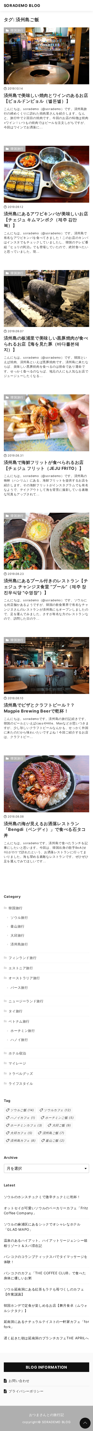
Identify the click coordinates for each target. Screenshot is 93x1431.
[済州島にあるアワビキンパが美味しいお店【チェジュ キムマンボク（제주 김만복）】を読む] (46, 174)
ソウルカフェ (57, 1110)
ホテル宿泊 (17, 1053)
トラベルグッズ (21, 1073)
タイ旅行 (16, 1011)
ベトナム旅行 (19, 1021)
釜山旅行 (17, 926)
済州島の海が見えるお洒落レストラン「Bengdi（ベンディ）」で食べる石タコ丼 (45, 829)
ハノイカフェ (22, 1118)
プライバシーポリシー (26, 1391)
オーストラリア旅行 (24, 978)
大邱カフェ (21, 1133)
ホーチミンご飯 (59, 1118)
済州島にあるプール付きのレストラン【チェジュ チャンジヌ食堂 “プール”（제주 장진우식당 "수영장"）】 (46, 586)
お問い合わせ (19, 1381)
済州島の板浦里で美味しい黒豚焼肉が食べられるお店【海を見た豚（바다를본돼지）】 (46, 344)
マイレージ (17, 1063)
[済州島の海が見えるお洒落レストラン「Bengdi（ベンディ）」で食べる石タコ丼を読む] (46, 783)
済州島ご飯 (53, 1133)
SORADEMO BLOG (22, 5)
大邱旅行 (17, 935)
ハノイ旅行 (19, 1040)
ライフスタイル (21, 1083)
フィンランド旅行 (22, 958)
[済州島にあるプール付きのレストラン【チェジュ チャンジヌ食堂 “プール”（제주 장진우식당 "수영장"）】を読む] (46, 541)
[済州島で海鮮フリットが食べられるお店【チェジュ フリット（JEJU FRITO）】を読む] (46, 422)
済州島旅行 (19, 944)
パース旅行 (19, 987)
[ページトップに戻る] (85, 1423)
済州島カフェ (23, 1140)
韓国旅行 (17, 30)
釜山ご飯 (55, 1140)
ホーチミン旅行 (22, 1031)
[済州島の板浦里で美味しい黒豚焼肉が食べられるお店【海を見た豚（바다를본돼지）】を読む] (46, 298)
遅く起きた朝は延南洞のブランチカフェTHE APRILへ (46, 1338)
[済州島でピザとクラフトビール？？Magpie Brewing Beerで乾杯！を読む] (46, 665)
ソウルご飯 (22, 1110)
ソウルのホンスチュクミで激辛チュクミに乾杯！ (42, 1197)
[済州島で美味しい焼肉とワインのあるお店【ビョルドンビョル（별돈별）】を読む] (46, 55)
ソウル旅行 (19, 917)
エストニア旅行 (21, 968)
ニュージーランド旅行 (26, 1001)
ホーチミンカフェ (26, 1125)
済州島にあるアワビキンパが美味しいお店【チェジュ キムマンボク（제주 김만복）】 (46, 219)
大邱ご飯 (61, 1125)
